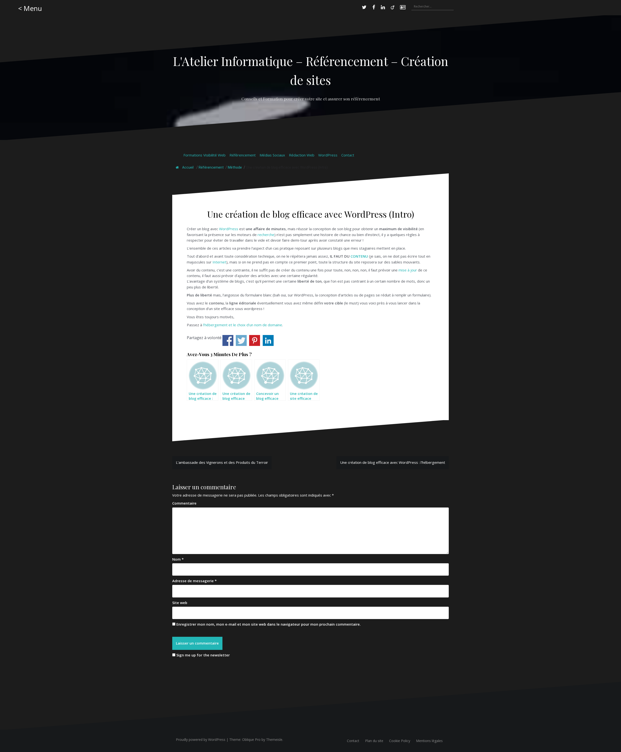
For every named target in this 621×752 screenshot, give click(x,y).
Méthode (235, 167)
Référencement (242, 155)
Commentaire (184, 503)
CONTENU (359, 256)
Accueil (187, 167)
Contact (347, 155)
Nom (178, 559)
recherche (266, 234)
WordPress (327, 155)
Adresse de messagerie (194, 580)
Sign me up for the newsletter (202, 655)
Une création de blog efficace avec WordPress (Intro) (287, 167)
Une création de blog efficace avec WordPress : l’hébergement (392, 462)
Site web (179, 602)
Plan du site (374, 740)
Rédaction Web (301, 155)
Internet (219, 262)
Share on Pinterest (254, 340)
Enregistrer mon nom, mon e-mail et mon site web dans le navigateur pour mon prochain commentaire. (268, 624)
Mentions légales (429, 740)
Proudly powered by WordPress (200, 739)
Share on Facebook (227, 340)
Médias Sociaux (272, 155)
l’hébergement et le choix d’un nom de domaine (242, 324)
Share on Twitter (241, 340)
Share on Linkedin (268, 340)
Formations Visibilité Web (204, 155)
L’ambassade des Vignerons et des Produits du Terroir (222, 462)
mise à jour (408, 270)
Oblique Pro (251, 739)
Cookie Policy (399, 740)
